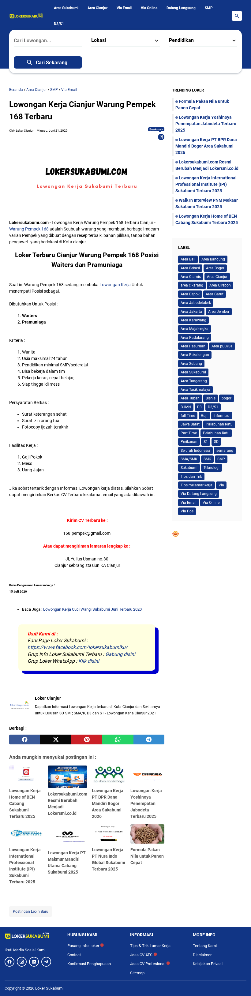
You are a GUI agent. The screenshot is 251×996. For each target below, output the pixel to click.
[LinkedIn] (34, 962)
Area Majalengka (194, 329)
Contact (74, 955)
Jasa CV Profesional (150, 963)
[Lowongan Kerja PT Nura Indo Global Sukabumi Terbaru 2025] (109, 833)
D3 (199, 407)
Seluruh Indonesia (195, 450)
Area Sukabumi (66, 8)
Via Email (124, 8)
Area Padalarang (195, 337)
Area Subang (191, 363)
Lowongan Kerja (115, 284)
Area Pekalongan (195, 355)
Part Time (189, 433)
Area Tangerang (194, 381)
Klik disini (88, 661)
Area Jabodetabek (196, 303)
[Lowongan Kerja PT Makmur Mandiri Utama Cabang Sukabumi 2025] (67, 835)
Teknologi (211, 468)
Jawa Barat (190, 424)
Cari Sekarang (51, 63)
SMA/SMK (189, 459)
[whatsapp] (117, 739)
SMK (207, 459)
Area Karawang (193, 320)
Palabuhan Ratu (219, 424)
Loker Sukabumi (49, 988)
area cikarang (192, 285)
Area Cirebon (220, 285)
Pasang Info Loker (85, 945)
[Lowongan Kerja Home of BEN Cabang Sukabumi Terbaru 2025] (26, 775)
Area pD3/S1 (222, 346)
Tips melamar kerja (196, 485)
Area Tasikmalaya (195, 390)
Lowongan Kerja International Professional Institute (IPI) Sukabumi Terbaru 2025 (206, 184)
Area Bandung (213, 259)
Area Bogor (215, 268)
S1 (206, 442)
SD (216, 442)
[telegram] (148, 739)
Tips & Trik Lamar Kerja (150, 945)
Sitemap (137, 973)
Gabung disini (120, 654)
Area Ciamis (191, 277)
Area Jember (218, 311)
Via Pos (187, 511)
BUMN (186, 407)
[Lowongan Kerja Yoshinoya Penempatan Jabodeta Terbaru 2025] (147, 775)
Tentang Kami (205, 945)
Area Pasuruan (193, 346)
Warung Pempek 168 (29, 229)
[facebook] (24, 739)
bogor (226, 398)
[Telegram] (46, 962)
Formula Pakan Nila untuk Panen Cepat (147, 856)
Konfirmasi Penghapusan (89, 963)
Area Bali (188, 259)
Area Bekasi (190, 268)
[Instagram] (22, 962)
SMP (209, 8)
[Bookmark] (161, 136)
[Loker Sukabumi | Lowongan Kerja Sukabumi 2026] (26, 16)
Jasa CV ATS (143, 955)
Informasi (222, 416)
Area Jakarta (191, 311)
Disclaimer (202, 955)
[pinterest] (86, 739)
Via (221, 485)
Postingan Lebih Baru (30, 911)
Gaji (204, 416)
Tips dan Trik (191, 476)
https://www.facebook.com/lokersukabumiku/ (78, 647)
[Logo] (31, 936)
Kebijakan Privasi (208, 963)
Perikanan (189, 442)
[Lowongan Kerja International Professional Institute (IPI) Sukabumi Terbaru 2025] (26, 833)
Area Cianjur (97, 8)
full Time (188, 416)
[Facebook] (9, 962)
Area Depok (190, 294)
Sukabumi (189, 468)
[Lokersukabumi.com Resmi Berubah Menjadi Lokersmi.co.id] (67, 777)
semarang (224, 450)
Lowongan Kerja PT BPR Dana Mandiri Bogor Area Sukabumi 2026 (107, 803)
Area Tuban (190, 398)
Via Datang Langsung (199, 494)
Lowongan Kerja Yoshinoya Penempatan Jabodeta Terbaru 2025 (146, 803)
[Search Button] (237, 16)
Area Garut (214, 294)
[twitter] (55, 739)
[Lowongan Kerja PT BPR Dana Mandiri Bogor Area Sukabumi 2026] (109, 775)
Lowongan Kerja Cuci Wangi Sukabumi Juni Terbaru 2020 (92, 609)
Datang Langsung (181, 8)
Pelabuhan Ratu (216, 433)
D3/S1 (59, 24)
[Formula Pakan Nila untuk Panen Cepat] (147, 833)
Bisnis (210, 398)
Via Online (149, 8)
